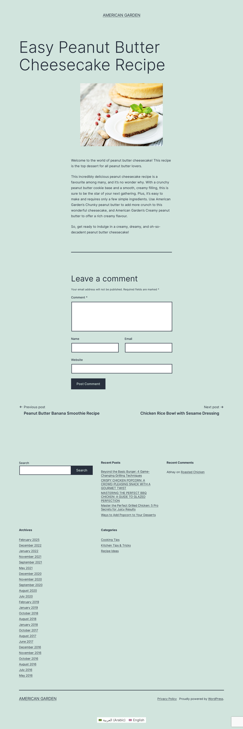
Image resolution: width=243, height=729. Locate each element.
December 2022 (30, 545)
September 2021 (30, 562)
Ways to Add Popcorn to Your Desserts (128, 515)
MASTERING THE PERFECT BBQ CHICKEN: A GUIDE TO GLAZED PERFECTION (124, 496)
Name (75, 338)
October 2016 (28, 658)
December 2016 (30, 647)
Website (77, 360)
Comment (79, 297)
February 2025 (29, 539)
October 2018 (28, 613)
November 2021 (30, 556)
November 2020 (30, 579)
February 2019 (29, 602)
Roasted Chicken (193, 472)
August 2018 (27, 619)
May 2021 (26, 568)
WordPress (215, 699)
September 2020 (30, 585)
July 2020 (26, 596)
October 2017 (28, 630)
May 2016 (26, 675)
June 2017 (26, 641)
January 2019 (28, 607)
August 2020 (28, 590)
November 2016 (30, 653)
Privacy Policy (167, 699)
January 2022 (28, 551)
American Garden (121, 15)
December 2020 (30, 573)
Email (128, 338)
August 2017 (27, 636)
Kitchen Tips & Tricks (116, 545)
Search (24, 463)
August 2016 (27, 664)
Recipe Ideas (110, 551)
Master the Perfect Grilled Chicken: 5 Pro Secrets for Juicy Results (129, 507)
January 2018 (28, 624)
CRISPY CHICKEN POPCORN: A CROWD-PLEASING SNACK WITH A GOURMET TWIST (125, 484)
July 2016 (25, 670)
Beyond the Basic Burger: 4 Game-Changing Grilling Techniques (125, 473)
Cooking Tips (110, 539)
